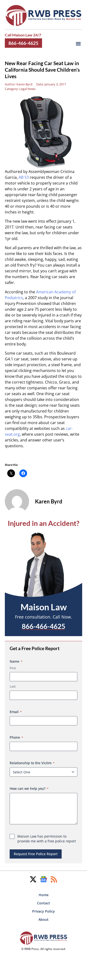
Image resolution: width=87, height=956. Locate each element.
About (43, 919)
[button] (78, 44)
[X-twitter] (33, 879)
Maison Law (44, 607)
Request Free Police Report (36, 854)
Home (44, 895)
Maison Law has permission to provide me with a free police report (46, 838)
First (13, 668)
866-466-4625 (23, 43)
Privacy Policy (43, 911)
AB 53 (24, 177)
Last (13, 686)
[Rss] (54, 879)
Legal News (27, 89)
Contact (43, 903)
